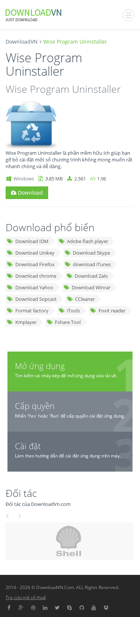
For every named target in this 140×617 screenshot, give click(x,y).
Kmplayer (26, 322)
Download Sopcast (36, 299)
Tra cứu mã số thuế (26, 597)
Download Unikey (35, 252)
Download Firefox (35, 264)
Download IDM (32, 241)
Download (29, 192)
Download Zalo (91, 276)
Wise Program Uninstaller (63, 89)
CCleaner (85, 299)
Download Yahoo (34, 287)
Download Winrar (91, 287)
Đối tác (21, 493)
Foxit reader (112, 310)
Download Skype (91, 252)
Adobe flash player (87, 241)
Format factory (32, 310)
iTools (73, 310)
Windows (23, 178)
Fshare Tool (68, 322)
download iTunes (92, 264)
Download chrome (35, 276)
